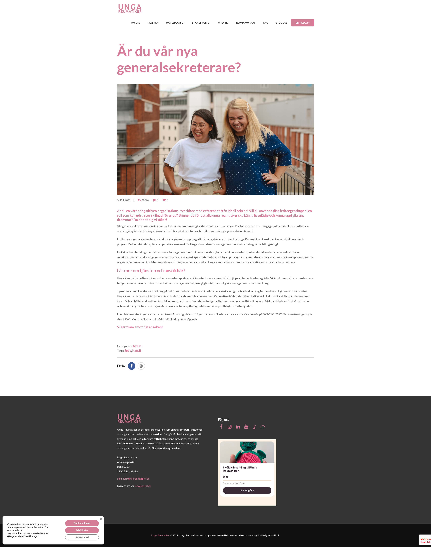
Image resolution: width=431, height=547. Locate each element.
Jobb (128, 350)
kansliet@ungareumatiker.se (133, 478)
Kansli (136, 350)
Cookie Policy (143, 485)
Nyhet (137, 346)
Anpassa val (82, 537)
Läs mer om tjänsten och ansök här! (151, 270)
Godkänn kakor (82, 523)
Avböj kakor (82, 530)
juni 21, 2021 (123, 200)
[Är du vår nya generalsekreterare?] (215, 139)
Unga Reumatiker (160, 535)
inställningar (31, 536)
